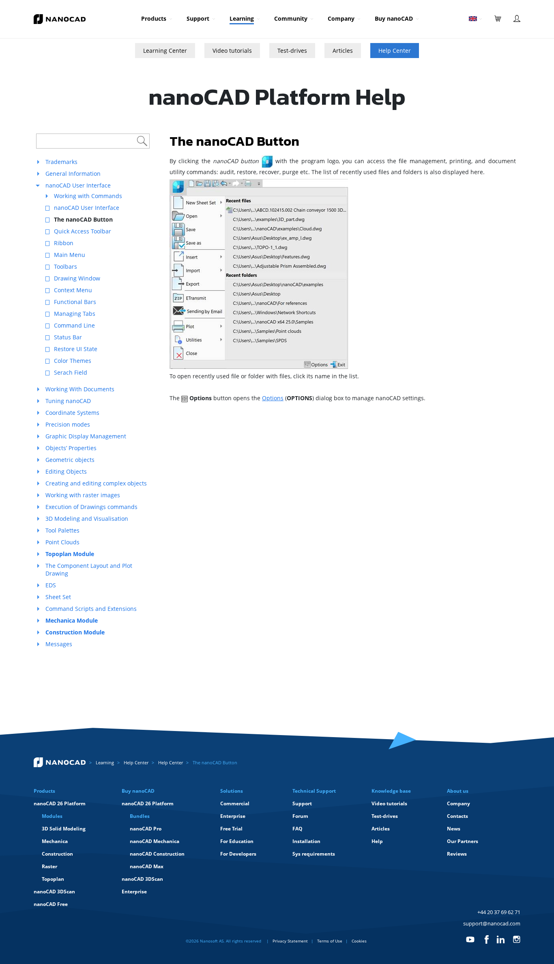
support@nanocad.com (491, 923)
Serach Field (70, 372)
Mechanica (55, 841)
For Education (236, 841)
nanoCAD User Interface (78, 185)
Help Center (394, 50)
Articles (343, 50)
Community (290, 18)
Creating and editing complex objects (96, 483)
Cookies (359, 941)
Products (153, 18)
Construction (57, 853)
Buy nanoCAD (394, 18)
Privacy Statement (290, 941)
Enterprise (134, 891)
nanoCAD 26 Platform (60, 803)
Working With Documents (79, 389)
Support (198, 18)
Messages (58, 644)
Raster (49, 866)
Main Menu (69, 255)
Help (377, 841)
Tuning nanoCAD (68, 401)
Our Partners (462, 841)
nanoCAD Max (146, 866)
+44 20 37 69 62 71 (498, 912)
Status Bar (68, 337)
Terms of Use (329, 941)
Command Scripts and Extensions (91, 608)
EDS (50, 585)
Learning (242, 18)
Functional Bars (75, 302)
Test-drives (292, 50)
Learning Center (165, 50)
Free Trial (231, 828)
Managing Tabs (74, 313)
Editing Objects (66, 471)
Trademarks (61, 162)
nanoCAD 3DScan (54, 891)
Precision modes (67, 424)
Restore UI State (75, 349)
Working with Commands (88, 196)
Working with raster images (82, 495)
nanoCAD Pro (145, 828)
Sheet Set (58, 597)
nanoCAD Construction (157, 853)
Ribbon (63, 243)
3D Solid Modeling (64, 828)
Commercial (234, 803)
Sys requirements (313, 853)
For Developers (238, 853)
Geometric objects (69, 460)
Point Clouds (62, 542)
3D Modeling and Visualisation (86, 518)
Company (341, 18)
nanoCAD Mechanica (154, 841)
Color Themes (72, 360)
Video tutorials (232, 50)
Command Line (74, 325)
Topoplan (53, 879)
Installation (306, 841)
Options (272, 398)
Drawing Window (77, 278)
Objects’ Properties (71, 448)
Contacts (457, 816)
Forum (300, 816)
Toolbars (65, 266)
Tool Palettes (62, 530)
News (453, 828)
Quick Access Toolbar (82, 231)
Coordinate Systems (72, 412)
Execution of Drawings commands (91, 507)
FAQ (297, 828)
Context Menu (73, 290)
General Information (73, 173)
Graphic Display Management (85, 436)
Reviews (457, 853)
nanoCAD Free (51, 904)
